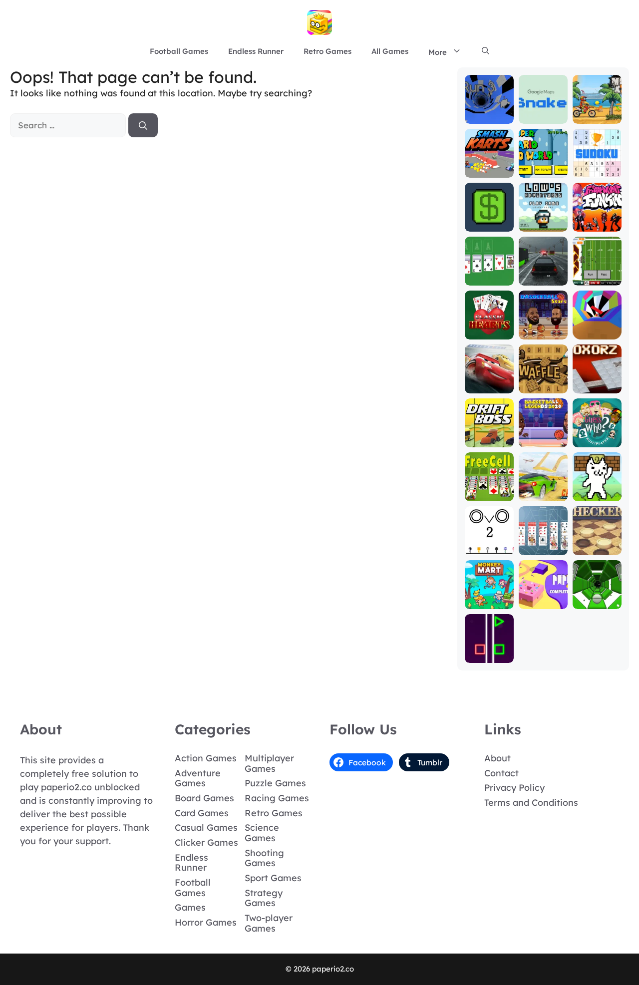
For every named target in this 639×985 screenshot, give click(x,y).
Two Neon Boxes (489, 651)
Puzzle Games (275, 783)
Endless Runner (256, 51)
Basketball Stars (543, 328)
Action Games (206, 758)
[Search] (143, 125)
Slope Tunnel (597, 597)
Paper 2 (543, 602)
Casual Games (206, 827)
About (497, 758)
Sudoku (597, 170)
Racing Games (277, 798)
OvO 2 (489, 548)
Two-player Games (269, 923)
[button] (485, 51)
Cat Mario (597, 494)
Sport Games (273, 878)
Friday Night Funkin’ (597, 215)
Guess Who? (597, 435)
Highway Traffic (543, 274)
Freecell (489, 494)
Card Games (202, 813)
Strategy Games (264, 898)
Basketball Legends (543, 435)
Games (190, 907)
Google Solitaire (489, 274)
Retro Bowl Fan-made (597, 274)
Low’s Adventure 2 (543, 215)
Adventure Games (198, 778)
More (437, 52)
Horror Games (206, 922)
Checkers (597, 548)
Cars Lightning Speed (489, 377)
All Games (389, 51)
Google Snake (543, 112)
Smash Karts (489, 166)
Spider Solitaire (543, 543)
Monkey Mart (489, 597)
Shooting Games (264, 858)
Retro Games (327, 51)
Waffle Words (543, 381)
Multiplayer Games (269, 763)
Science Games (262, 833)
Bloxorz (597, 386)
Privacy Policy (514, 787)
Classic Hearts (489, 328)
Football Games (179, 51)
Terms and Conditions (531, 802)
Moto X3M (597, 116)
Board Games (204, 798)
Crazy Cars (543, 494)
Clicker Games (206, 842)
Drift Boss (489, 440)
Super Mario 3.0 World (543, 161)
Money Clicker (489, 220)
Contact (501, 773)
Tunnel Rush (597, 328)
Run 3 (489, 116)
